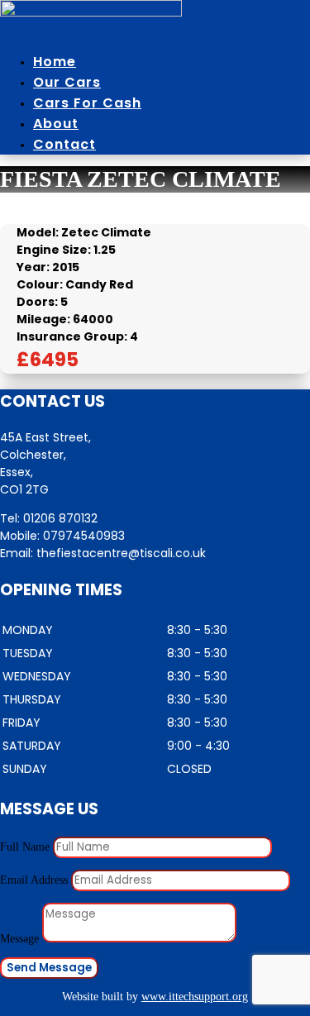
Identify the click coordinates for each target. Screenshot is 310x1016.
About (56, 123)
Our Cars (67, 82)
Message (19, 939)
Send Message (49, 967)
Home (54, 61)
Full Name (25, 847)
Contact (64, 144)
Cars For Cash (87, 102)
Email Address (34, 880)
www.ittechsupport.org (194, 996)
